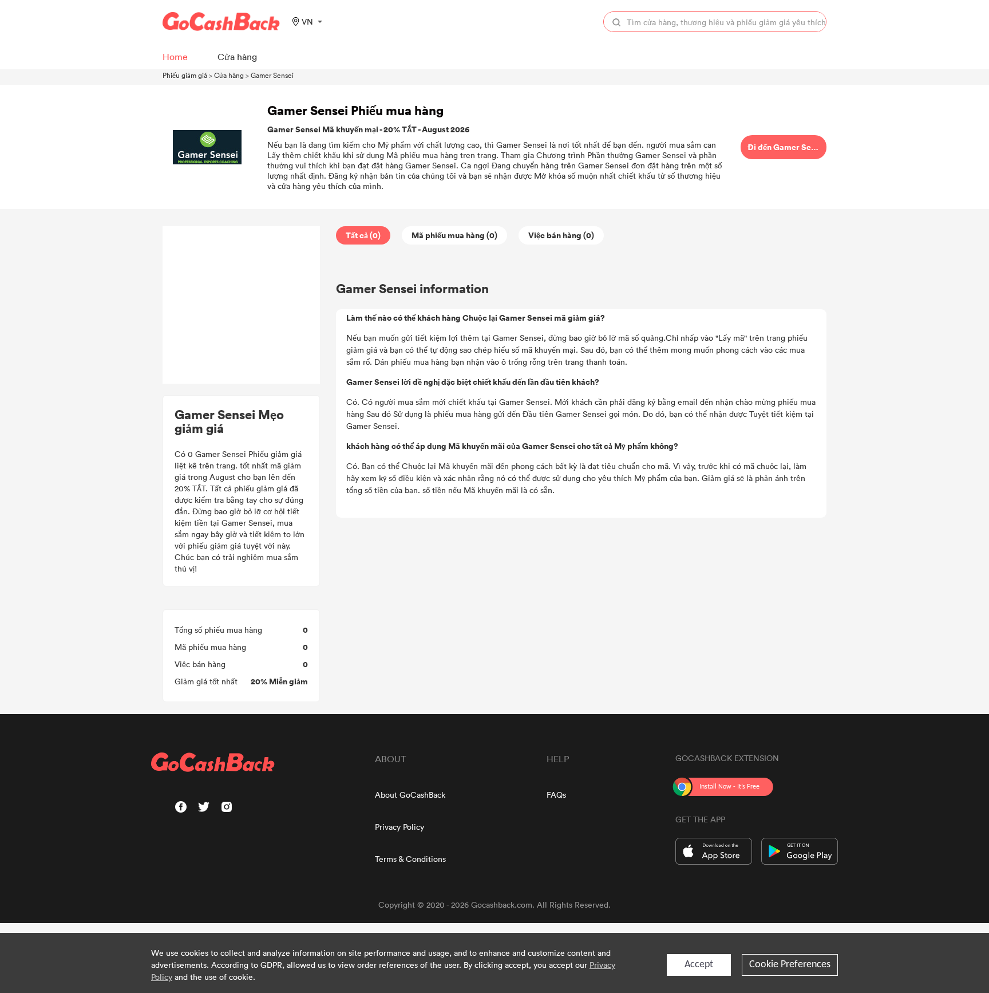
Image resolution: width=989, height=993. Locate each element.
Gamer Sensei (272, 75)
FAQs (556, 794)
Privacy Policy (399, 826)
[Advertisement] (241, 305)
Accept (699, 964)
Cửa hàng (229, 75)
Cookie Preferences (789, 964)
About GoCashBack (410, 794)
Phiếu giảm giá (185, 75)
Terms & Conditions (410, 858)
